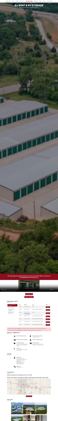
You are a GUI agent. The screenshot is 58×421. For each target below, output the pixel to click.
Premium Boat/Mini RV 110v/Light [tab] (12, 305)
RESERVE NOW (29, 294)
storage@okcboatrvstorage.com (29, 277)
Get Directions (29, 396)
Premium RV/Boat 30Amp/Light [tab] (11, 313)
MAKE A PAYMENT (29, 297)
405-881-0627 (38, 276)
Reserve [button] (48, 307)
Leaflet (50, 394)
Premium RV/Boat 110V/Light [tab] (11, 310)
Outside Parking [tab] (11, 307)
